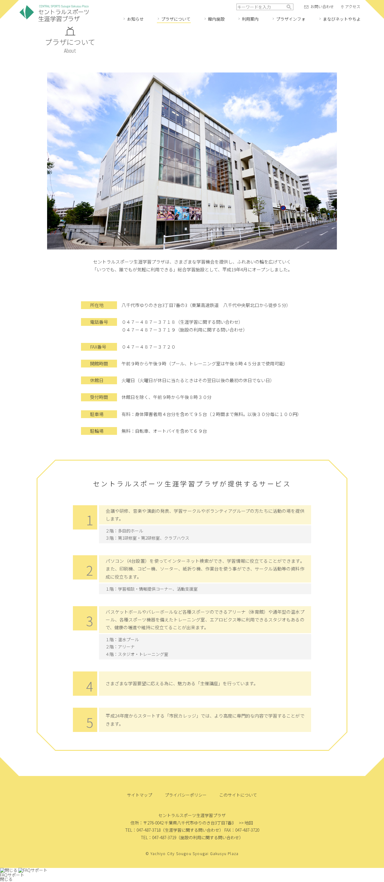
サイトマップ (139, 795)
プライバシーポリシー (186, 795)
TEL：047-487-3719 (158, 837)
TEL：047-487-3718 (142, 830)
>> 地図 (246, 823)
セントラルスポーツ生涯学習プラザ (54, 13)
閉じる (6, 879)
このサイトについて (238, 795)
